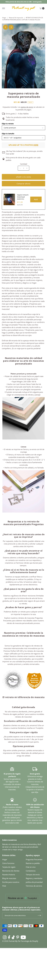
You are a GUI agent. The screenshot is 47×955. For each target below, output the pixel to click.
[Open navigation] (3, 8)
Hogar (4, 18)
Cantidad (23, 164)
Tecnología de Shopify (29, 941)
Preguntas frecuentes (34, 859)
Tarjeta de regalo (8, 867)
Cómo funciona (8, 863)
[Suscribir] (39, 915)
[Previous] (5, 27)
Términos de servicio (34, 886)
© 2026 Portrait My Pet (11, 941)
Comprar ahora (23, 183)
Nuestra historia (8, 874)
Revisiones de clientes (10, 871)
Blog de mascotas (9, 878)
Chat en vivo (30, 867)
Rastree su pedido (33, 863)
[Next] (11, 27)
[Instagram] (5, 937)
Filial (4, 886)
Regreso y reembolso (34, 878)
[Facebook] (9, 937)
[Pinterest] (17, 937)
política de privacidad (34, 882)
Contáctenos (30, 871)
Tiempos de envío (33, 874)
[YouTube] (23, 937)
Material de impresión (16, 18)
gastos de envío (27, 107)
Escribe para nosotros (10, 882)
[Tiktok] (13, 937)
